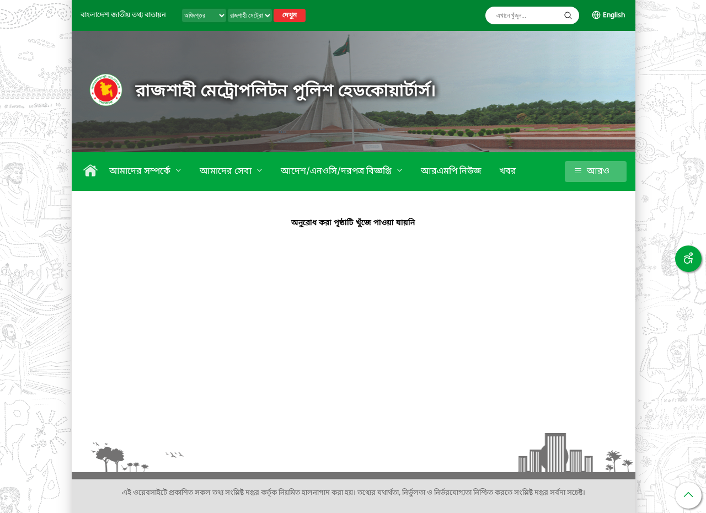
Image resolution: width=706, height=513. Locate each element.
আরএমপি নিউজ (451, 171)
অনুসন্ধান (568, 15)
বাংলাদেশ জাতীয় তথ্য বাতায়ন (123, 15)
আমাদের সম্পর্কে (141, 171)
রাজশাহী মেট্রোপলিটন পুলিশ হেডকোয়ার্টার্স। (286, 92)
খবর (507, 171)
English (614, 15)
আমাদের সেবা (227, 171)
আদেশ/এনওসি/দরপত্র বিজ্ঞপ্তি (337, 171)
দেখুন (289, 15)
